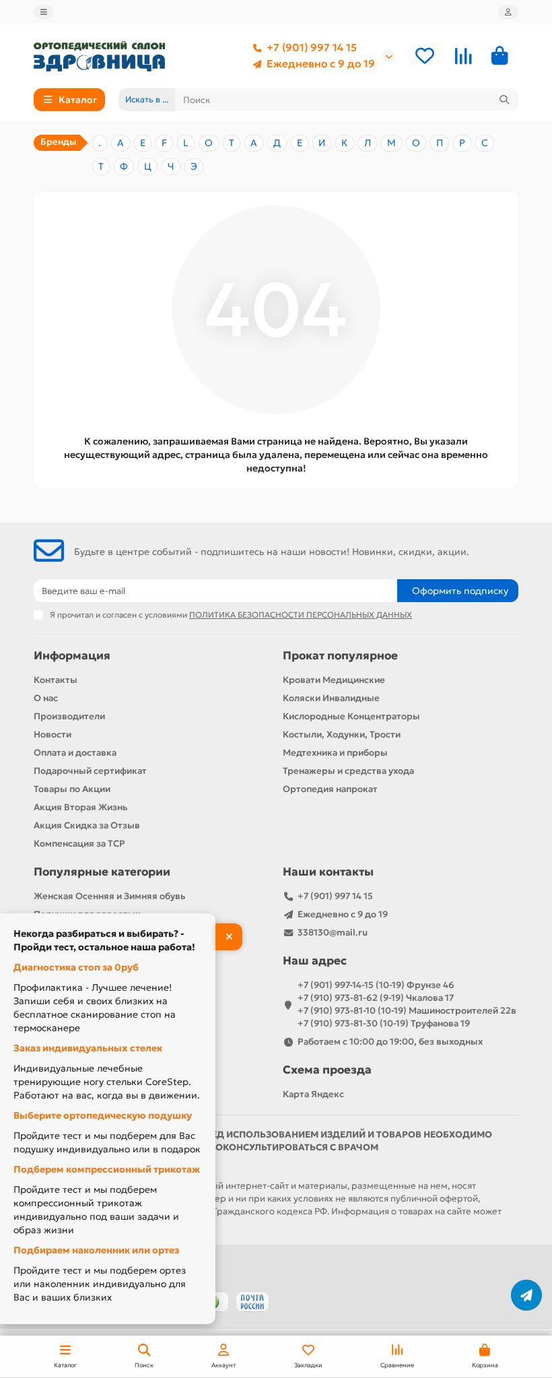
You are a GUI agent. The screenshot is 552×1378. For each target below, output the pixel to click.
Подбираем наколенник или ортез (96, 1250)
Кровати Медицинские (334, 680)
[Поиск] (504, 99)
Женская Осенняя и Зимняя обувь (109, 896)
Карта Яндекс (313, 1094)
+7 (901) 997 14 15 (312, 47)
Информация (72, 656)
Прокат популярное (340, 656)
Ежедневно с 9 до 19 (321, 63)
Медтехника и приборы (335, 752)
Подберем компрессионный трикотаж (106, 1169)
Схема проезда (327, 1070)
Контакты (55, 680)
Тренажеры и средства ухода (348, 771)
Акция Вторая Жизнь (80, 807)
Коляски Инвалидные (331, 698)
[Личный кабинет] (508, 12)
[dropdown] (44, 12)
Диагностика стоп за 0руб (76, 967)
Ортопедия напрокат (330, 789)
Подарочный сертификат (90, 771)
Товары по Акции (72, 789)
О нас (46, 698)
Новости (52, 734)
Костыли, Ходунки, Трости (342, 734)
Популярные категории (102, 872)
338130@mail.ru (333, 932)
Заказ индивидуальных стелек (87, 1048)
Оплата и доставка (75, 752)
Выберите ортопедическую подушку (102, 1115)
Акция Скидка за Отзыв (87, 825)
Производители (69, 716)
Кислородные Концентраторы (351, 716)
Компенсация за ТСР (79, 843)
